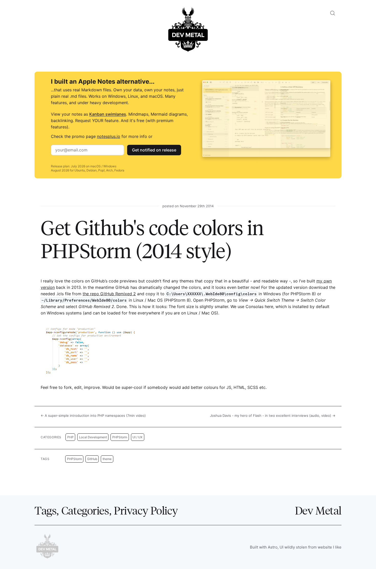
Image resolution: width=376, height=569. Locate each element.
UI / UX (137, 437)
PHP (70, 437)
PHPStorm (119, 437)
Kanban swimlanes (107, 114)
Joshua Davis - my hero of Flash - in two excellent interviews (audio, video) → (272, 415)
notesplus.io (108, 136)
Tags (46, 510)
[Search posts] (332, 13)
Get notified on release (154, 149)
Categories (85, 510)
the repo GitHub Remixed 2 (109, 293)
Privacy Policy (146, 510)
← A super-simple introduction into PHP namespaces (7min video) (93, 415)
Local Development (93, 437)
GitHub (92, 459)
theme (107, 459)
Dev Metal (318, 510)
